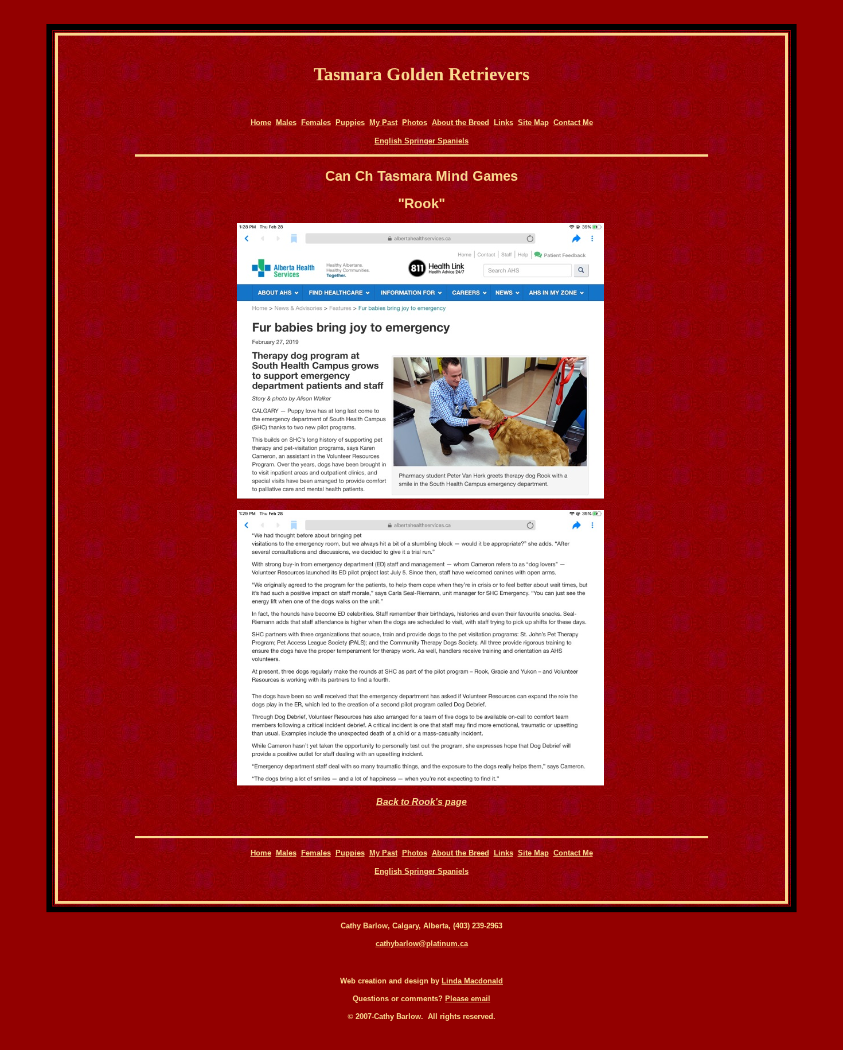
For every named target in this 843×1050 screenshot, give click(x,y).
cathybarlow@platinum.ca (422, 943)
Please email (467, 998)
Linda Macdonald (472, 981)
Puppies (350, 122)
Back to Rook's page (421, 802)
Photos (414, 122)
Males (286, 122)
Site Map (533, 122)
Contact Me (573, 122)
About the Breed (460, 122)
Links (503, 122)
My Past (383, 122)
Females (316, 122)
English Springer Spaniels (421, 141)
